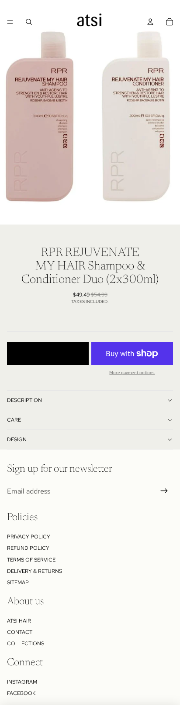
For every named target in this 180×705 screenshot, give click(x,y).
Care (14, 419)
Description (24, 400)
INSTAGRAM (22, 681)
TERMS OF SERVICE (31, 559)
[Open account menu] (150, 21)
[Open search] (28, 21)
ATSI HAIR (19, 620)
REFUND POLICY (28, 548)
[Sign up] (164, 491)
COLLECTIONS (25, 643)
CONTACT (19, 632)
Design (17, 439)
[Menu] (10, 22)
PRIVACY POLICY (28, 536)
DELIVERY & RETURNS (34, 571)
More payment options (132, 372)
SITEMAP (18, 582)
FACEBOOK (21, 693)
